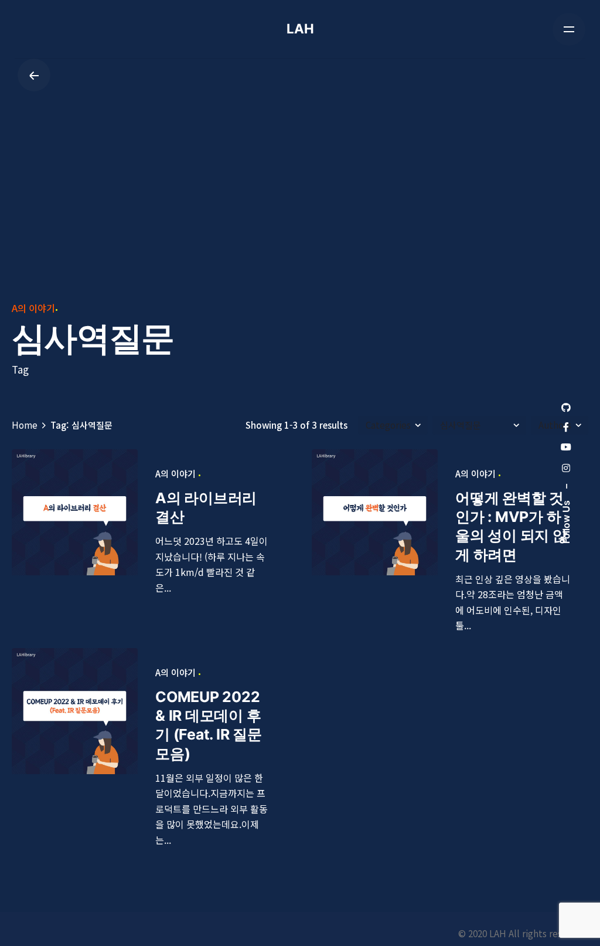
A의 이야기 (33, 308)
